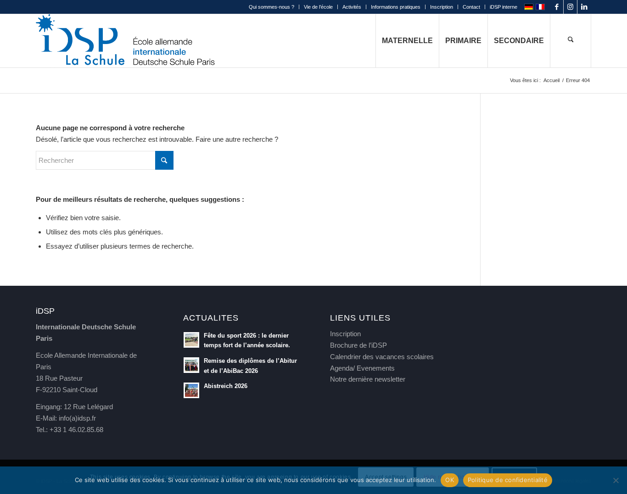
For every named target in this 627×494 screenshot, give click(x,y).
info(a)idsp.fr (77, 418)
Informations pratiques (395, 7)
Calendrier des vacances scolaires (382, 357)
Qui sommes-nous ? (271, 7)
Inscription (441, 7)
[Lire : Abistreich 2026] (191, 390)
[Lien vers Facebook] (556, 7)
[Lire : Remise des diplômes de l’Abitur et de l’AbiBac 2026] (191, 365)
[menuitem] (271, 7)
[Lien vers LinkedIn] (584, 7)
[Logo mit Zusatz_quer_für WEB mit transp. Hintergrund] (125, 40)
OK (449, 479)
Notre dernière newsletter (367, 379)
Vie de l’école (318, 7)
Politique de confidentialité (508, 479)
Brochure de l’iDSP (358, 345)
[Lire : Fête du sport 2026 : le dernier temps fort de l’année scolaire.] (191, 340)
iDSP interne (503, 7)
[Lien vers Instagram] (570, 7)
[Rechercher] (570, 40)
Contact (471, 7)
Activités (351, 7)
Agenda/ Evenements (362, 368)
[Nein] (615, 480)
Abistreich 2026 (225, 386)
